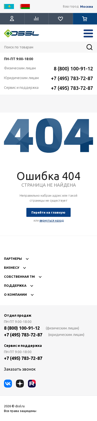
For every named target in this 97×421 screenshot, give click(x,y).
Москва (86, 6)
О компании (15, 294)
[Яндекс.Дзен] (20, 384)
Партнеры (13, 258)
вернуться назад (52, 220)
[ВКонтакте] (8, 384)
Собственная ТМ (19, 276)
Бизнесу (11, 267)
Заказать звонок (20, 369)
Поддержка (15, 285)
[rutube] (32, 384)
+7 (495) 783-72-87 (72, 78)
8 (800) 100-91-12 (73, 68)
